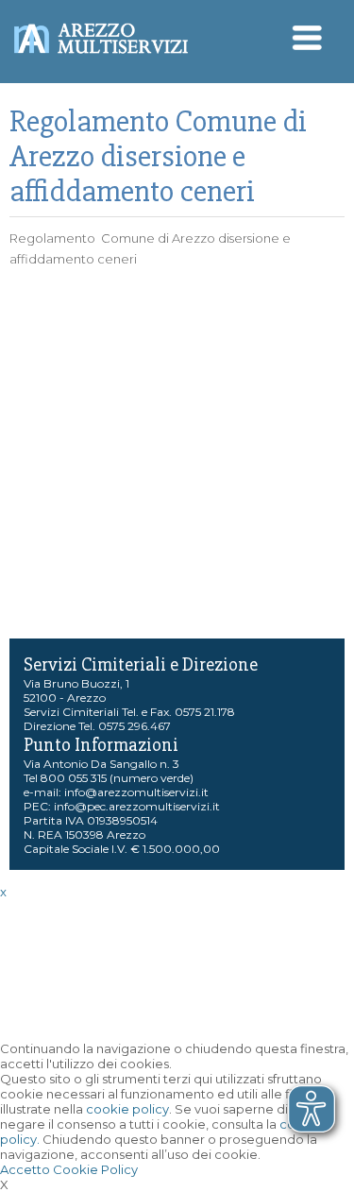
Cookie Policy (95, 1169)
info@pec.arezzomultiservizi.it (137, 806)
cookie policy (127, 1108)
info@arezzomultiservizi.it (136, 792)
